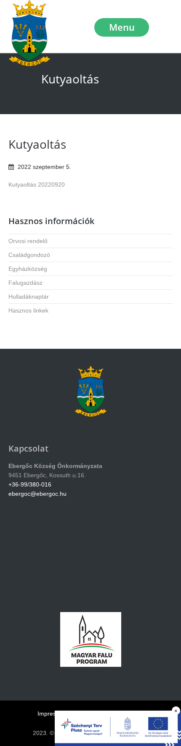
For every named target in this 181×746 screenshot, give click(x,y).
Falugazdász (25, 282)
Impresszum (53, 713)
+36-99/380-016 (29, 484)
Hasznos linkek (28, 310)
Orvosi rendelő (28, 241)
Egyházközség (27, 268)
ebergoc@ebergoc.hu (37, 493)
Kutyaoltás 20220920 (36, 184)
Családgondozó (29, 254)
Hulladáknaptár (28, 296)
